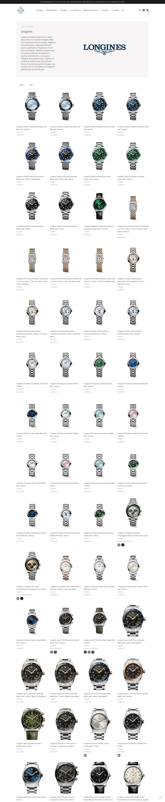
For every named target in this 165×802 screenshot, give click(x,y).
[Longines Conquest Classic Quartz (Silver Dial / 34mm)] (133, 567)
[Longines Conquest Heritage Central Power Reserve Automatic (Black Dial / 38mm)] (99, 777)
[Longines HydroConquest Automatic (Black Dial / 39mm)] (32, 207)
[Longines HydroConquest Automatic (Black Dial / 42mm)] (65, 207)
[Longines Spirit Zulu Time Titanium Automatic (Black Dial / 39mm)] (65, 724)
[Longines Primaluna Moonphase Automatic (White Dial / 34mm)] (99, 312)
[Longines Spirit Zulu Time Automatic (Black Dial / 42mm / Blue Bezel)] (133, 621)
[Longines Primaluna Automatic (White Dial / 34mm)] (65, 364)
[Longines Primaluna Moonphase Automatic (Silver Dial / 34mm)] (133, 312)
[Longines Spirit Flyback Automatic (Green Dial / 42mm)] (32, 724)
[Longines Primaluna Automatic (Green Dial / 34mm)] (99, 364)
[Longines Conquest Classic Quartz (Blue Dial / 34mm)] (32, 621)
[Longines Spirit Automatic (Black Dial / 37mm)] (133, 724)
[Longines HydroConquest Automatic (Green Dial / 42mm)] (99, 157)
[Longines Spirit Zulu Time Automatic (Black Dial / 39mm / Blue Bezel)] (99, 674)
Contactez (115, 10)
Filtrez (21, 85)
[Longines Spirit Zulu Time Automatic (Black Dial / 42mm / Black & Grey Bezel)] (32, 674)
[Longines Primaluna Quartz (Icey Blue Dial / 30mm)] (99, 464)
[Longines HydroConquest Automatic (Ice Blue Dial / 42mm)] (32, 107)
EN (123, 10)
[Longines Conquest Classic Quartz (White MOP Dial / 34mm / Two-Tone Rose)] (65, 567)
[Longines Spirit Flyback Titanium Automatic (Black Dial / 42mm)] (65, 777)
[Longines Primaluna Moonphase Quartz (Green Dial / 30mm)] (133, 464)
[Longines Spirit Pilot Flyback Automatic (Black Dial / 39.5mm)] (65, 621)
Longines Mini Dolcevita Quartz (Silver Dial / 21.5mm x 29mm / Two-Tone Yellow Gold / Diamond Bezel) (32, 281)
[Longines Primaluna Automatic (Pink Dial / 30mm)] (133, 414)
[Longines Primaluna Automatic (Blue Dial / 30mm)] (32, 414)
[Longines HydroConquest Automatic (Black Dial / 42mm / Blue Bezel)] (65, 157)
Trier (31, 85)
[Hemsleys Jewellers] (20, 10)
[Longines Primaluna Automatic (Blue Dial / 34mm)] (133, 364)
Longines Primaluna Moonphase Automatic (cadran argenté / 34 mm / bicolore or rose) (131, 281)
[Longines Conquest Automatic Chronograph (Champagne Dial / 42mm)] (32, 567)
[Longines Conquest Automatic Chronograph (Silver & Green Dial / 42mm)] (133, 513)
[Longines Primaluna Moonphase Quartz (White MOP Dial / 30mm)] (65, 513)
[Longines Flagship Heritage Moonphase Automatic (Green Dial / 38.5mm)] (99, 207)
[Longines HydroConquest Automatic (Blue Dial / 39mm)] (133, 107)
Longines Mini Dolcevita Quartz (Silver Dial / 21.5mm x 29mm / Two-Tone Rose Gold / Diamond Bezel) (133, 229)
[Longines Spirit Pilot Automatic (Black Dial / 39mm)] (99, 621)
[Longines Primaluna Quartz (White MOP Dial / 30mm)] (32, 464)
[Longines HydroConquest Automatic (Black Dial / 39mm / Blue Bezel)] (32, 157)
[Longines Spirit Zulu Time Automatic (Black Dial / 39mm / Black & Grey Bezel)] (65, 674)
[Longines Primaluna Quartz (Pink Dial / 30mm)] (65, 464)
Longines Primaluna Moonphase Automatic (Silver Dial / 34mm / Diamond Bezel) (65, 334)
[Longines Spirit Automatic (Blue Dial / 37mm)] (32, 777)
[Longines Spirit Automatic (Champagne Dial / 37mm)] (99, 724)
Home (23, 26)
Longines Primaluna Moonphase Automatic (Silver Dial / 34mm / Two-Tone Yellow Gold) (31, 334)
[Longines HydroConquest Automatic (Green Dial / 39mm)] (133, 157)
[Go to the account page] (143, 10)
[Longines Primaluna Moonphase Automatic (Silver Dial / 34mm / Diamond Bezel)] (65, 312)
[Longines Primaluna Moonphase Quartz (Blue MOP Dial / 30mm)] (32, 513)
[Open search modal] (139, 10)
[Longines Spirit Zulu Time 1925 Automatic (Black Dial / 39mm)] (133, 674)
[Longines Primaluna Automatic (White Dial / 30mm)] (65, 414)
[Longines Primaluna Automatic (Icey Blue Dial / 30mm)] (99, 414)
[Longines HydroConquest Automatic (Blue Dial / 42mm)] (99, 107)
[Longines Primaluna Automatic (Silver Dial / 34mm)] (32, 364)
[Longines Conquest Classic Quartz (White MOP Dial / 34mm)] (99, 567)
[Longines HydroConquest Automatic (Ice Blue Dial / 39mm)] (65, 107)
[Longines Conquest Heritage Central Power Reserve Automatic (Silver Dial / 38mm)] (133, 777)
